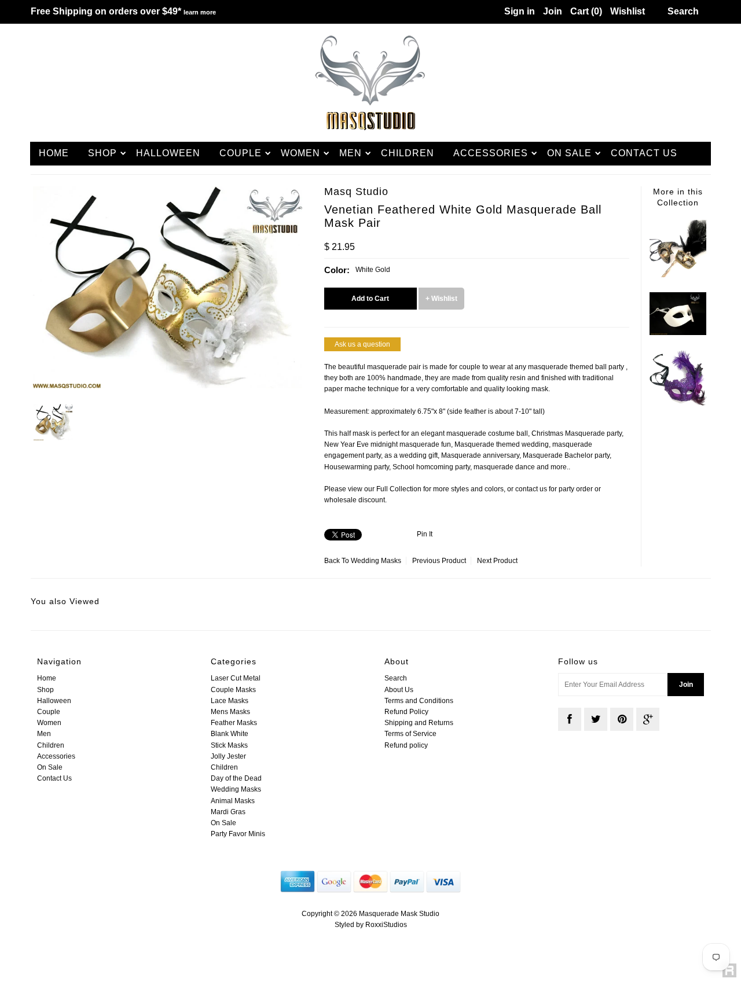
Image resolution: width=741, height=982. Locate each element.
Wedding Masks (376, 561)
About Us (398, 690)
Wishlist (627, 11)
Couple (240, 153)
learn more (200, 12)
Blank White (229, 734)
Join (552, 11)
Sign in (519, 11)
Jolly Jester (228, 756)
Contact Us (644, 153)
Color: (337, 270)
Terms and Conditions (418, 701)
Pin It (424, 534)
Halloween (168, 153)
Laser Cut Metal (236, 678)
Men (350, 153)
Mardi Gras (228, 812)
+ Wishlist (441, 299)
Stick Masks (229, 745)
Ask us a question (362, 344)
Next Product (497, 561)
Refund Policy (406, 712)
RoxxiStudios (386, 925)
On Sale (569, 153)
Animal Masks (233, 801)
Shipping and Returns (418, 723)
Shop (102, 153)
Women (300, 153)
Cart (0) (586, 11)
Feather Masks (234, 723)
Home (54, 153)
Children (407, 153)
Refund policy (406, 745)
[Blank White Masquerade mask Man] (678, 333)
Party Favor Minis (238, 834)
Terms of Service (410, 734)
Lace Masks (229, 701)
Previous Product (439, 561)
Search (395, 678)
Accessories (490, 153)
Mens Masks (230, 712)
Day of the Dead (236, 778)
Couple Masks (233, 690)
